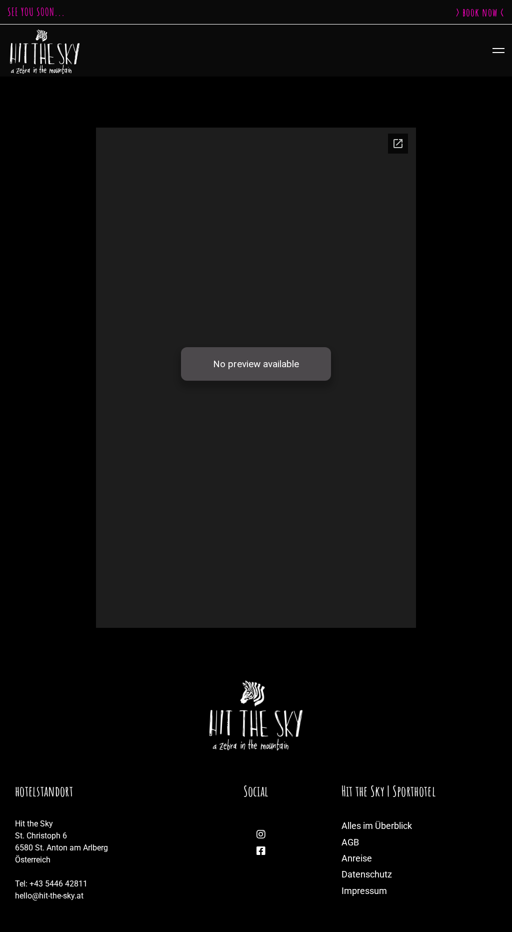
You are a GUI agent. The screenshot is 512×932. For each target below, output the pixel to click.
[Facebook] (261, 851)
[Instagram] (261, 834)
